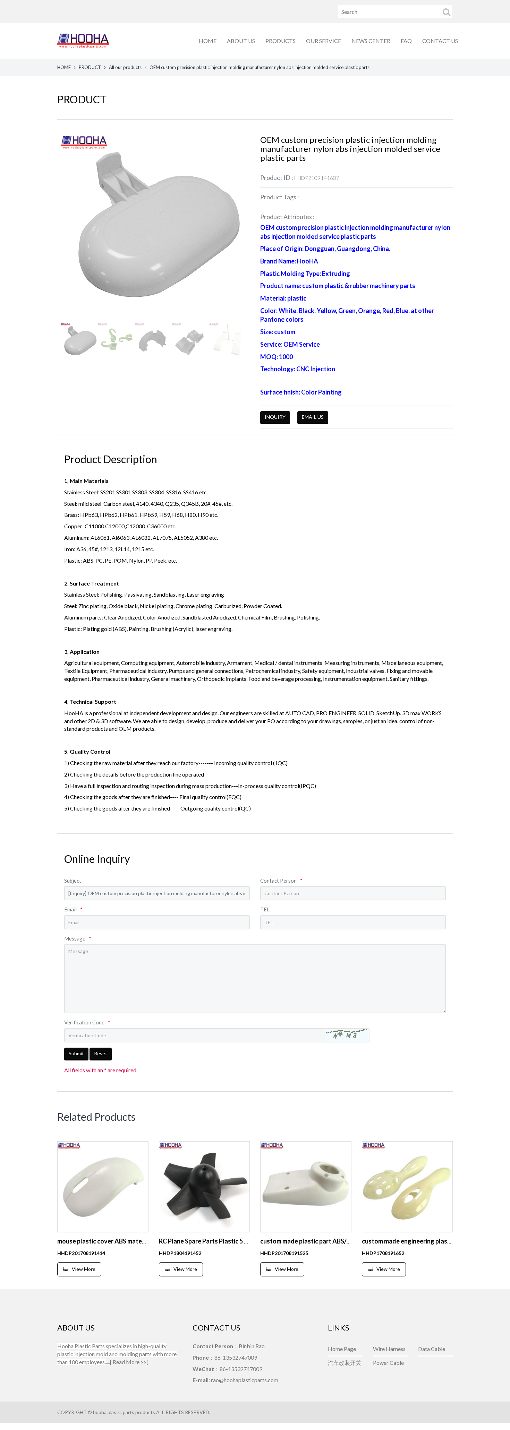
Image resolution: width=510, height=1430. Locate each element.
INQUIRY (275, 417)
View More (83, 1269)
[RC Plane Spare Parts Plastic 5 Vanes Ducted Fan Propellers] (204, 1187)
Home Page (342, 1348)
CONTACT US (440, 40)
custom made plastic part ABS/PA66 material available (336, 1241)
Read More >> (130, 1362)
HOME (207, 40)
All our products (125, 67)
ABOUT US (241, 40)
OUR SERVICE (323, 40)
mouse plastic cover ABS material (104, 1241)
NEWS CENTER (370, 40)
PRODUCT (90, 67)
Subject (72, 880)
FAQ (406, 40)
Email (73, 909)
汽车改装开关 (344, 1362)
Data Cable (431, 1348)
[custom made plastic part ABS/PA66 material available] (306, 1187)
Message (77, 938)
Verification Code (87, 1022)
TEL (265, 909)
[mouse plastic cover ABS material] (103, 1187)
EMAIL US (313, 417)
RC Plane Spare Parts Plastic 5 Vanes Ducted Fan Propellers (242, 1241)
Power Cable (388, 1362)
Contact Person (281, 880)
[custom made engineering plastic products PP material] (407, 1187)
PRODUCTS (280, 40)
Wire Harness (389, 1348)
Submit (76, 1053)
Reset (100, 1053)
